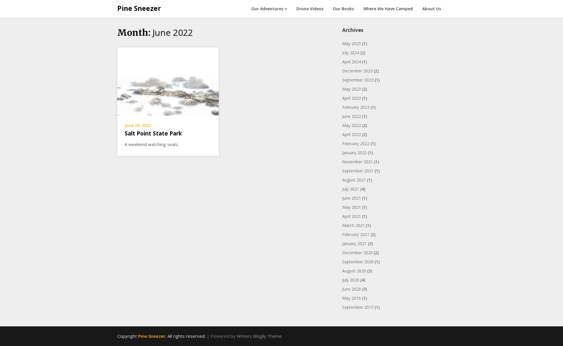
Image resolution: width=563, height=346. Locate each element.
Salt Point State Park (153, 133)
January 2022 (354, 152)
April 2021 (351, 216)
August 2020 (354, 271)
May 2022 (351, 125)
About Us (431, 8)
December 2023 (357, 71)
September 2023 (358, 80)
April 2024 (351, 62)
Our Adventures (267, 8)
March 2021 (353, 225)
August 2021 (354, 180)
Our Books (343, 8)
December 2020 (357, 252)
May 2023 (351, 89)
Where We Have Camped (388, 8)
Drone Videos (309, 8)
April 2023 (351, 98)
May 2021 (351, 207)
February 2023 (355, 107)
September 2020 (358, 261)
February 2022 (355, 143)
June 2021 (351, 198)
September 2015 (358, 307)
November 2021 (357, 161)
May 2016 (351, 298)
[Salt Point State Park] (168, 81)
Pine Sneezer (139, 8)
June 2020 (351, 289)
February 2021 (355, 234)
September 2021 (358, 171)
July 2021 (350, 189)
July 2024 (350, 52)
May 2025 (351, 43)
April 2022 (351, 134)
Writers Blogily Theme (259, 336)
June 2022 (351, 116)
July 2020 (350, 280)
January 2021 (354, 243)
